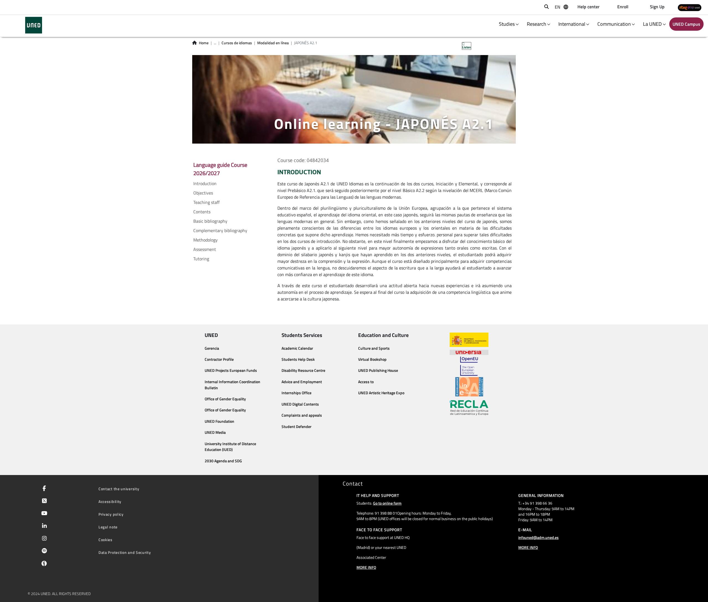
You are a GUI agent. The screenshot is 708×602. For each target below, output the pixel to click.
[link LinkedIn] (43, 526)
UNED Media (215, 432)
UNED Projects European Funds (231, 370)
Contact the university (118, 489)
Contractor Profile (219, 359)
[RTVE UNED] (689, 7)
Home (204, 43)
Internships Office (296, 393)
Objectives (203, 193)
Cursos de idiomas (237, 43)
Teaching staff (206, 202)
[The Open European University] (469, 366)
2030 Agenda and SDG (223, 461)
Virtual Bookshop (372, 359)
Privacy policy (111, 514)
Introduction (205, 183)
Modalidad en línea (273, 43)
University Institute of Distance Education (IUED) (230, 447)
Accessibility (109, 501)
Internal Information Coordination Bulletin (232, 385)
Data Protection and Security (124, 552)
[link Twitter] (43, 501)
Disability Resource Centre (303, 370)
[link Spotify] (43, 551)
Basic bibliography (210, 221)
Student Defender (296, 427)
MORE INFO (366, 567)
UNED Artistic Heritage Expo (381, 393)
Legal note (108, 527)
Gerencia (212, 348)
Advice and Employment (302, 382)
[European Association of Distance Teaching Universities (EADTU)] (469, 386)
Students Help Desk (298, 359)
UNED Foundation (219, 421)
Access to (366, 382)
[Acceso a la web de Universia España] (469, 351)
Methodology (205, 240)
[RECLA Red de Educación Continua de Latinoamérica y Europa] (469, 407)
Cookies (105, 540)
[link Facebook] (43, 489)
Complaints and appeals (302, 415)
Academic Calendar (297, 348)
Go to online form (387, 503)
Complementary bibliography (220, 230)
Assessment (204, 249)
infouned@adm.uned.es (538, 537)
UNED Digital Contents (300, 404)
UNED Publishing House (378, 370)
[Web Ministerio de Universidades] (469, 340)
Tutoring (201, 258)
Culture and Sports (374, 348)
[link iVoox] (43, 564)
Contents (201, 211)
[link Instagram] (43, 539)
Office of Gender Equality (225, 399)
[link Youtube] (43, 514)
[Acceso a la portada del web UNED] (33, 25)
